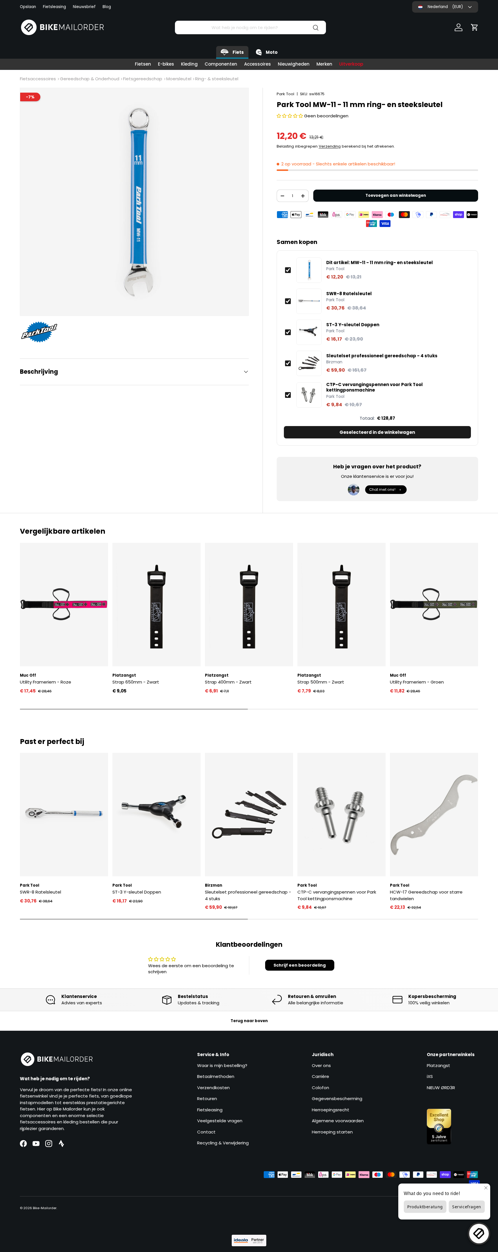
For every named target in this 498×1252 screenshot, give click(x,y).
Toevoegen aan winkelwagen (395, 195)
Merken (324, 64)
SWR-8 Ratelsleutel (349, 294)
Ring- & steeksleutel (216, 79)
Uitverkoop (351, 64)
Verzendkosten (213, 1088)
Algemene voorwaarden (338, 1121)
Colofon (320, 1088)
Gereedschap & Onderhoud (89, 79)
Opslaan (28, 6)
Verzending (330, 146)
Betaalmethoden (215, 1076)
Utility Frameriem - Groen (417, 682)
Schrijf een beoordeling (299, 965)
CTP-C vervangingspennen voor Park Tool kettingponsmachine (374, 387)
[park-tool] (42, 332)
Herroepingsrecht (330, 1110)
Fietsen (143, 64)
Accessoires (257, 64)
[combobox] (250, 27)
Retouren (207, 1099)
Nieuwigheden (294, 64)
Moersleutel (178, 79)
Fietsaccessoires (38, 79)
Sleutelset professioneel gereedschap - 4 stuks (381, 356)
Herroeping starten (332, 1132)
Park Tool (285, 94)
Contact (206, 1132)
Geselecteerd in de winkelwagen (377, 432)
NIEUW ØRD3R (441, 1088)
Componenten (221, 64)
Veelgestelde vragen (219, 1121)
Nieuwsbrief (84, 6)
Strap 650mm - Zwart (135, 682)
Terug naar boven (249, 1021)
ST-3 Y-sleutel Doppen (352, 325)
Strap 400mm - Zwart (228, 682)
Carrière (320, 1076)
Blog (107, 6)
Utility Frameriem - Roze (45, 682)
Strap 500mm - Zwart (320, 682)
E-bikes (166, 64)
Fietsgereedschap (142, 79)
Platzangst (438, 1065)
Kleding (189, 64)
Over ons (321, 1065)
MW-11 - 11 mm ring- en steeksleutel (379, 263)
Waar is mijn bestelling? (222, 1065)
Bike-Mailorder (44, 1208)
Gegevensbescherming (337, 1099)
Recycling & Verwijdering (223, 1143)
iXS (430, 1076)
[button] (474, 27)
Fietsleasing (54, 6)
